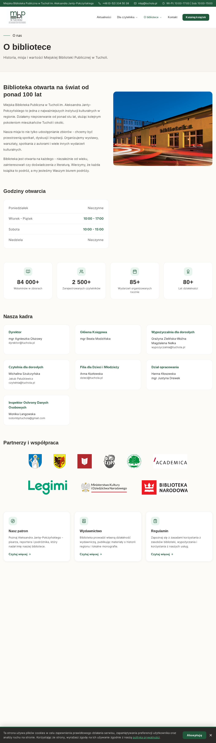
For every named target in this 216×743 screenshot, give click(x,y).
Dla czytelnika (125, 17)
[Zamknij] (211, 735)
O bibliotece (151, 17)
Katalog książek (196, 17)
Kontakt (172, 17)
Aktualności (104, 17)
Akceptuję (194, 735)
